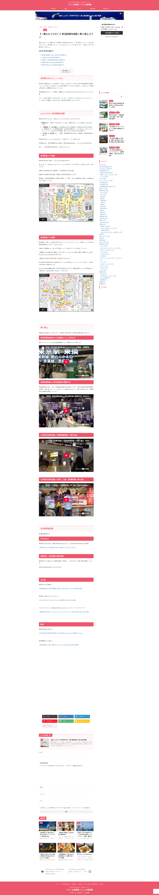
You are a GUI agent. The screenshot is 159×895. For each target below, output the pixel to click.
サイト (41, 801)
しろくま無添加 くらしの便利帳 (79, 5)
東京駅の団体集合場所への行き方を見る (50, 567)
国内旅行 (74, 884)
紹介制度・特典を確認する (111, 36)
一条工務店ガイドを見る (112, 33)
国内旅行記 (92, 8)
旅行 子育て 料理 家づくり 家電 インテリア (79, 887)
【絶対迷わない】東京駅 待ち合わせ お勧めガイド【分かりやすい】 (58, 547)
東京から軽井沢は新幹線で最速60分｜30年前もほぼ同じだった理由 (116, 105)
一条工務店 (53, 8)
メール (42, 794)
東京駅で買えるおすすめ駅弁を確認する (53, 65)
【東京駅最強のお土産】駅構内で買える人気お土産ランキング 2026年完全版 (60, 588)
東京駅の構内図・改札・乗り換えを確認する (54, 55)
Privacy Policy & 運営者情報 (90, 884)
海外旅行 (80, 884)
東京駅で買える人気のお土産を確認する (53, 62)
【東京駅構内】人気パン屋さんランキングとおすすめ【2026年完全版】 (59, 645)
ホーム (57, 884)
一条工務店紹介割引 (65, 884)
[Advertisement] (53, 674)
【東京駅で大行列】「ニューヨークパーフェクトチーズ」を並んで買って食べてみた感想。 (64, 612)
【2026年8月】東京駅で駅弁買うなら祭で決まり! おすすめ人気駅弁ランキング (61, 633)
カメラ (79, 8)
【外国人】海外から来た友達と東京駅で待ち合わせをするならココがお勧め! (47, 855)
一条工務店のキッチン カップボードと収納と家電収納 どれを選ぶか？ (116, 128)
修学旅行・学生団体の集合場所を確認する (53, 60)
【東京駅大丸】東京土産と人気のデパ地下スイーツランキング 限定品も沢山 (47, 834)
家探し (66, 8)
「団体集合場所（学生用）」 (53, 270)
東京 (41, 752)
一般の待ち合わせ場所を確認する (51, 57)
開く (69, 70)
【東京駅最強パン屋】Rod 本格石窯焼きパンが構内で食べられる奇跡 (66, 855)
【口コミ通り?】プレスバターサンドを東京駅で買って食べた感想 (57, 600)
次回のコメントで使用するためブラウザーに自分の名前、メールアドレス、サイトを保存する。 (66, 807)
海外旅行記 (106, 8)
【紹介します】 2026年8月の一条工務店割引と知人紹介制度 (68, 740)
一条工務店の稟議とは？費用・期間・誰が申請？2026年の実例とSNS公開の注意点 (116, 140)
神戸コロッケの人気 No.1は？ (85, 854)
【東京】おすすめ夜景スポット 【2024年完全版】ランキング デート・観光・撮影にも (84, 834)
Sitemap (101, 884)
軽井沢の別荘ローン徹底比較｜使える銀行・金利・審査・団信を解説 (116, 116)
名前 (41, 787)
